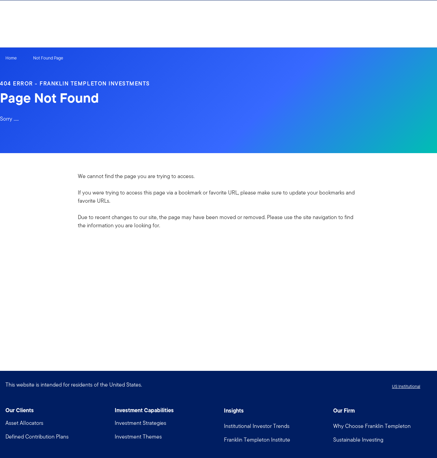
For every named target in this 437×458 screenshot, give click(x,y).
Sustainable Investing (358, 440)
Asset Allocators (24, 423)
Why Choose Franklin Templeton (372, 426)
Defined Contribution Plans (37, 437)
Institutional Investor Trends (257, 426)
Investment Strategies (140, 423)
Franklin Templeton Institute (257, 440)
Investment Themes (138, 437)
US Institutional (406, 386)
